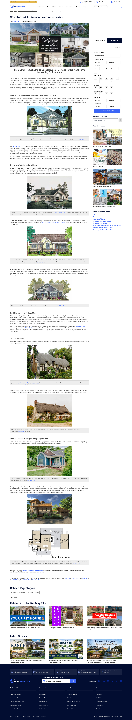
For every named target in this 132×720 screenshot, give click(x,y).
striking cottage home (60, 212)
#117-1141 (75, 578)
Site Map (43, 716)
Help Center (42, 694)
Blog (84, 7)
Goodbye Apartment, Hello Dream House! (25, 628)
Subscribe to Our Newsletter (53, 677)
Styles (54, 7)
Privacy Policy (26, 716)
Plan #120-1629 (60, 305)
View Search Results (107, 111)
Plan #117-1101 (76, 563)
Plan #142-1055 (31, 480)
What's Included (72, 694)
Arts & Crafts (28, 328)
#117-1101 (67, 578)
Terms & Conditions (15, 716)
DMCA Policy (35, 716)
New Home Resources (100, 217)
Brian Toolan (16, 21)
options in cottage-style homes (32, 570)
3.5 (95, 81)
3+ (111, 87)
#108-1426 (85, 578)
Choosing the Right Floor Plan (103, 230)
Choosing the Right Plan (17, 701)
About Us (99, 694)
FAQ (94, 215)
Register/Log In (43, 705)
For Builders (70, 709)
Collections (69, 7)
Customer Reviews (101, 701)
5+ (111, 81)
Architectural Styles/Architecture (27, 11)
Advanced (114, 40)
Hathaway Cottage (22, 384)
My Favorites (42, 709)
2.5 (112, 78)
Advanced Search (38, 7)
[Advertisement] (107, 27)
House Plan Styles (33, 592)
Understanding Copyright (101, 223)
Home (11, 11)
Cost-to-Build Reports (73, 701)
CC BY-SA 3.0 (35, 384)
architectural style (18, 146)
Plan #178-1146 (80, 139)
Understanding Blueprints (102, 221)
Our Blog (98, 709)
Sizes (61, 7)
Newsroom (99, 705)
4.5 (106, 81)
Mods (78, 7)
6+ (95, 72)
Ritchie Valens (21, 431)
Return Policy (43, 701)
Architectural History (18, 592)
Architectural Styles (15, 705)
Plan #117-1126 (36, 580)
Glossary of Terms (99, 219)
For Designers (71, 705)
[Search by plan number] (120, 120)
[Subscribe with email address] (73, 681)
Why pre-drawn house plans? (103, 228)
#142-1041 (26, 580)
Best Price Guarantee (102, 698)
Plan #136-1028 (40, 263)
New (48, 7)
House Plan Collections (17, 709)
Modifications (71, 698)
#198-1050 (16, 580)
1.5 (101, 78)
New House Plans (15, 698)
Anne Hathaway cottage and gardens (22, 382)
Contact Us (42, 698)
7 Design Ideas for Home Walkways (61, 628)
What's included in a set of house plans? (107, 225)
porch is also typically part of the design (53, 222)
